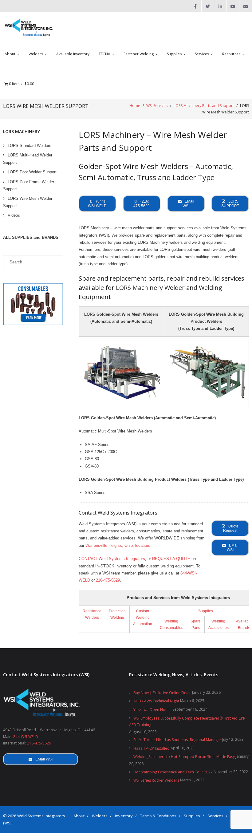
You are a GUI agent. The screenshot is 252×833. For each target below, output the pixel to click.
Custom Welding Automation (142, 617)
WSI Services (156, 105)
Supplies (205, 611)
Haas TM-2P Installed (151, 748)
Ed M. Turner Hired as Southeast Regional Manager (177, 739)
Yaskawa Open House (152, 709)
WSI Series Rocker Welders (156, 780)
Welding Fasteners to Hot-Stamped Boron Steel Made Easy (184, 756)
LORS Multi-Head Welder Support (27, 158)
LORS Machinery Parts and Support (204, 105)
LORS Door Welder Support (32, 172)
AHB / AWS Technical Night (156, 701)
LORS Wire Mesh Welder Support (27, 202)
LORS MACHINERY (21, 131)
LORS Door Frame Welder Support (28, 185)
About (79, 816)
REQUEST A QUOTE (171, 558)
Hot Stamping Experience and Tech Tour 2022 (173, 772)
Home (134, 105)
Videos (14, 215)
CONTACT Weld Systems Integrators (112, 558)
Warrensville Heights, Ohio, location (117, 545)
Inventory (124, 816)
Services (215, 816)
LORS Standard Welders (29, 145)
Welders (100, 816)
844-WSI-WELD (25, 736)
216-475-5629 (108, 580)
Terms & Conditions (158, 816)
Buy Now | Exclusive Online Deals (162, 692)
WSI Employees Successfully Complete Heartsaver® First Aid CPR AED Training (187, 722)
